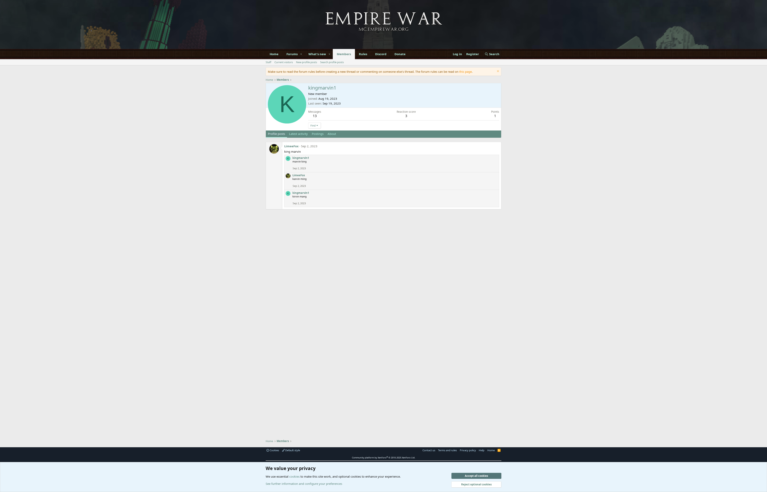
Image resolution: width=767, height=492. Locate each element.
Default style (292, 450)
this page (465, 72)
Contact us (428, 450)
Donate (399, 54)
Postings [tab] (318, 134)
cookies (294, 476)
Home (274, 54)
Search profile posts (332, 62)
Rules (363, 54)
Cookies (274, 450)
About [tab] (332, 134)
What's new (317, 54)
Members (344, 54)
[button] (301, 54)
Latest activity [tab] (298, 134)
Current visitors (283, 62)
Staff (268, 62)
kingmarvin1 (300, 158)
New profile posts (306, 62)
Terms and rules (447, 450)
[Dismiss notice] (497, 72)
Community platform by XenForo (383, 457)
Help (481, 450)
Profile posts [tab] (276, 134)
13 (315, 116)
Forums (292, 54)
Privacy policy (468, 450)
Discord (380, 54)
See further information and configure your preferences (304, 484)
